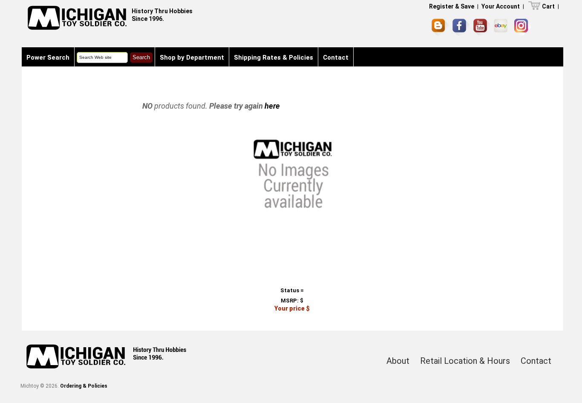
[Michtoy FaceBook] (461, 27)
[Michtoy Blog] (440, 27)
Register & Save (451, 6)
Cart (548, 6)
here (272, 105)
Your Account (500, 6)
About (397, 361)
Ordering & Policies (83, 386)
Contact (336, 57)
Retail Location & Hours (465, 361)
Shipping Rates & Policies (273, 57)
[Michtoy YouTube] (481, 27)
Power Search (47, 57)
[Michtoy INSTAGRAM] (522, 27)
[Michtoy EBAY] (502, 27)
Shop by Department (192, 57)
